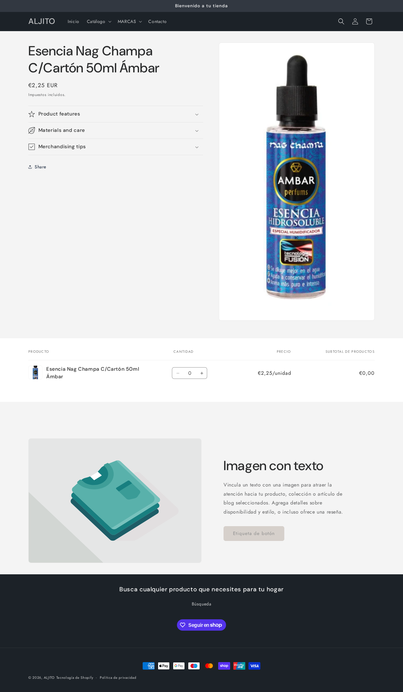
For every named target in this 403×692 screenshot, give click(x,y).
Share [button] (40, 167)
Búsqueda (202, 604)
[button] (98, 21)
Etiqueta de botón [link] (254, 533)
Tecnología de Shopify (75, 677)
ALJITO (49, 677)
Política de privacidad (118, 677)
